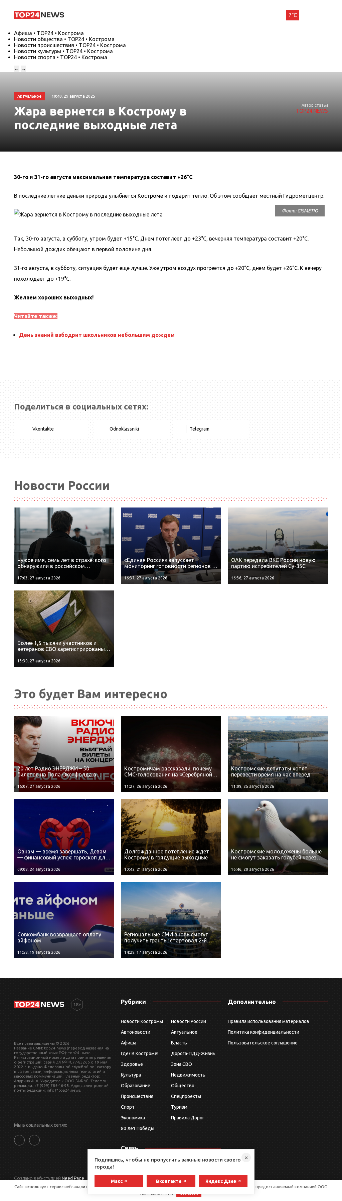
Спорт (128, 1107)
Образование (135, 1085)
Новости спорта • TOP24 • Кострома (60, 57)
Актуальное (184, 1032)
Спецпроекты (186, 1096)
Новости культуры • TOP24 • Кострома (63, 51)
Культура (131, 1075)
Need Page (73, 1178)
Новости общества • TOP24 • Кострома (64, 39)
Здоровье (132, 1064)
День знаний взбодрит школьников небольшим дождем (97, 335)
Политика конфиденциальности (263, 1032)
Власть (179, 1042)
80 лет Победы (137, 1128)
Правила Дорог (187, 1117)
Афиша (128, 1042)
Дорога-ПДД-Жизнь (193, 1053)
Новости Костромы (142, 1021)
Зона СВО (181, 1064)
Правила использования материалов (268, 1021)
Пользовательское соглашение (263, 1042)
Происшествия (137, 1096)
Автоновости (135, 1032)
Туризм (179, 1107)
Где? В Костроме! (139, 1053)
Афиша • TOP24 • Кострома (49, 33)
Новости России (188, 1021)
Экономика (133, 1117)
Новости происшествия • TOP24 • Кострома (70, 45)
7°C (293, 15)
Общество (182, 1085)
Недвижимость (188, 1075)
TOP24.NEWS (312, 111)
